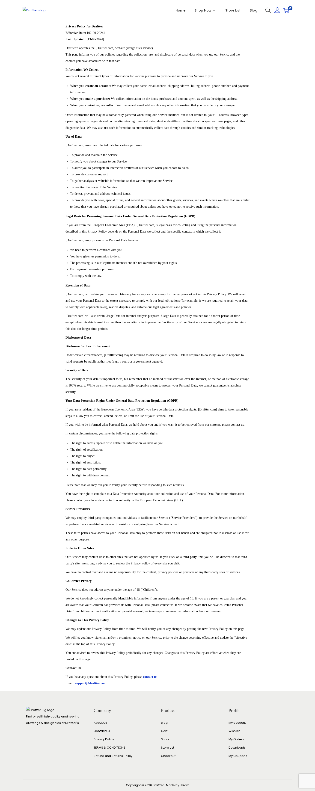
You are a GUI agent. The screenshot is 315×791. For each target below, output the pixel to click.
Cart (164, 731)
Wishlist (234, 731)
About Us (100, 722)
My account (237, 722)
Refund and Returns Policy (113, 756)
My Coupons (238, 756)
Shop (165, 739)
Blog (164, 722)
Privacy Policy (104, 739)
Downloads (237, 747)
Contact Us (102, 731)
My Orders (236, 739)
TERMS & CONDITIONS (109, 747)
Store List (167, 747)
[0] (286, 10)
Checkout (168, 756)
